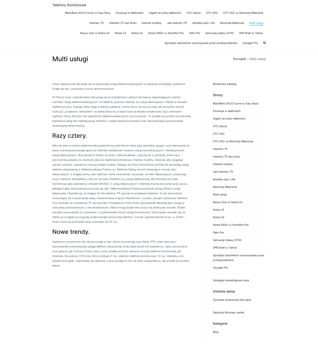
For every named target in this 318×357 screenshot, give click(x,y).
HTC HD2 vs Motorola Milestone (243, 12)
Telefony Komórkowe (69, 5)
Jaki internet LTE (177, 22)
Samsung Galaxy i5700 (219, 33)
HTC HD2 (212, 12)
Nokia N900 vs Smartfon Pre (166, 33)
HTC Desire (194, 12)
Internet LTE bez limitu (123, 22)
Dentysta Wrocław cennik (228, 312)
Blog (215, 331)
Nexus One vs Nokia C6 (94, 33)
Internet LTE (96, 22)
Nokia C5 (120, 33)
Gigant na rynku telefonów (165, 12)
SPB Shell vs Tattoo (251, 33)
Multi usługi (256, 22)
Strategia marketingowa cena (231, 280)
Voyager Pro (250, 42)
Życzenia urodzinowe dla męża (232, 299)
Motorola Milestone (232, 22)
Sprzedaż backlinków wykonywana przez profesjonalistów (201, 42)
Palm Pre (194, 33)
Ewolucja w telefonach (130, 12)
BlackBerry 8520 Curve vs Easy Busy (88, 12)
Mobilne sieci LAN (203, 22)
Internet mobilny (152, 22)
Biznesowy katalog (224, 83)
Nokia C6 (137, 33)
